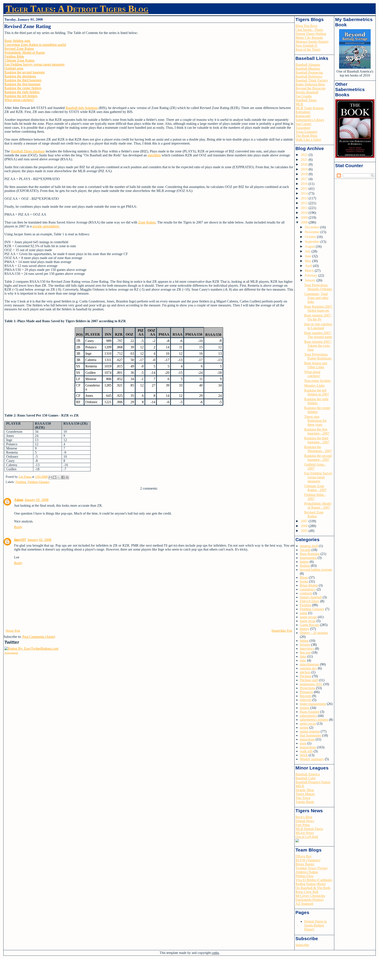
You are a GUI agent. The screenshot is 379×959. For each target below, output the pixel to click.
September (312, 241)
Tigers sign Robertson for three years (315, 420)
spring (304, 727)
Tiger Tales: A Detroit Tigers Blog (77, 9)
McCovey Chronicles (310, 896)
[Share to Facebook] (63, 477)
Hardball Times (306, 100)
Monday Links (314, 385)
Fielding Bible (14, 56)
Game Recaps (309, 625)
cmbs (215, 953)
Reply (18, 527)
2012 (305, 203)
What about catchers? (19, 100)
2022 (305, 155)
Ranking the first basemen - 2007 (316, 431)
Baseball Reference (308, 76)
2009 (305, 217)
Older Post (285, 630)
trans (303, 743)
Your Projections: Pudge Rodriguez (318, 356)
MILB (299, 786)
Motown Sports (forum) (311, 41)
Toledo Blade (304, 802)
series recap (308, 723)
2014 (305, 193)
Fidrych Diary (309, 601)
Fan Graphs (303, 96)
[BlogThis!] (54, 477)
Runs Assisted (309, 712)
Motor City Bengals (309, 37)
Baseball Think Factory (311, 80)
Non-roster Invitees (317, 381)
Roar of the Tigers (307, 49)
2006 (305, 526)
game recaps (308, 617)
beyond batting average (316, 569)
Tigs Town (302, 798)
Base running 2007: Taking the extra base (317, 345)
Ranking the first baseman (22, 84)
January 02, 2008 (36, 500)
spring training (310, 731)
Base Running (310, 554)
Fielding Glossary (39, 482)
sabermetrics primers (314, 719)
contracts (306, 593)
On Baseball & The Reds (312, 888)
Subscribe (302, 945)
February (311, 275)
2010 (305, 213)
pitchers (305, 672)
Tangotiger (302, 128)
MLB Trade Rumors (309, 108)
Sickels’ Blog (304, 790)
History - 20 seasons (314, 633)
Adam (18, 500)
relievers (305, 700)
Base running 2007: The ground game (318, 335)
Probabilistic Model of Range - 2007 (317, 505)
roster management (313, 704)
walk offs (306, 751)
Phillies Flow (304, 876)
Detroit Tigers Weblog (310, 34)
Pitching (305, 676)
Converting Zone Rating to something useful (35, 45)
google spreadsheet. (46, 226)
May (308, 261)
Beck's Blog (303, 817)
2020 (305, 164)
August (310, 246)
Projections (307, 688)
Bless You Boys (306, 26)
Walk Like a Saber (308, 139)
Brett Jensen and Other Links (315, 365)
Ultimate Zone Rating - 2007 (315, 488)
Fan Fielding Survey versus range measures (34, 64)
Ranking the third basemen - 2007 (316, 440)
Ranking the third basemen (22, 80)
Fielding (21, 482)
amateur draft (309, 546)
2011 (305, 208)
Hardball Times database (28, 151)
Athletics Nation (306, 872)
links (303, 656)
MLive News (304, 833)
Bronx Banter (304, 864)
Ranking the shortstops (20, 76)
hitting (304, 640)
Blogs (304, 577)
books (304, 581)
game (303, 613)
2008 (305, 222)
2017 (305, 179)
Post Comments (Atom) (38, 637)
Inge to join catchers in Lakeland (318, 326)
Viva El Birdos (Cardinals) (313, 880)
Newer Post (13, 630)
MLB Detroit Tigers (309, 829)
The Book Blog (306, 136)
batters (304, 562)
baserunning (308, 558)
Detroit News (304, 821)
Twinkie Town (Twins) (311, 868)
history (304, 629)
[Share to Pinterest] (67, 477)
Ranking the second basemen (24, 72)
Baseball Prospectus (309, 72)
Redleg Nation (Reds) (310, 884)
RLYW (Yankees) (307, 860)
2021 (305, 159)
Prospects (306, 692)
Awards (305, 550)
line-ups (305, 652)
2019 (305, 169)
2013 (305, 198)
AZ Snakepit (304, 903)
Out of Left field (306, 837)
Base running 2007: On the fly (317, 317)
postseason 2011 (311, 684)
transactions (308, 747)
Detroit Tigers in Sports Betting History (315, 925)
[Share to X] (59, 477)
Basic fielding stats (17, 41)
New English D (306, 45)
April (309, 266)
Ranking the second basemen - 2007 (318, 458)
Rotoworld (302, 116)
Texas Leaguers (306, 132)
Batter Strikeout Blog (310, 84)
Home (275, 630)
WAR (304, 755)
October (311, 237)
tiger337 (20, 540)
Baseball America (307, 774)
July (308, 251)
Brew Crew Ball (306, 892)
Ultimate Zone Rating (19, 60)
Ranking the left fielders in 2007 (316, 392)
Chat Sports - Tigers (309, 30)
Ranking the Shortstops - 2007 (318, 449)
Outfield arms (13, 68)
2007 (305, 521)
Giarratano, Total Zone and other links (316, 298)
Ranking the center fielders (22, 88)
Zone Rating (147, 222)
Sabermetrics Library (309, 120)
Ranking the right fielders (21, 92)
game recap (308, 621)
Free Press (302, 825)
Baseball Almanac (307, 64)
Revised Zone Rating (19, 48)
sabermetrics (308, 715)
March (310, 270)
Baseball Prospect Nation (312, 782)
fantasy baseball (311, 597)
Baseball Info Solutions (82, 108)
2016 (305, 184)
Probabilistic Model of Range (24, 52)
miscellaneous (309, 664)
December (312, 227)
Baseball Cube (305, 778)
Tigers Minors (305, 794)
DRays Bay (303, 856)
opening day (308, 668)
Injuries (305, 644)
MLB (299, 104)
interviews (307, 648)
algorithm (154, 155)
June (308, 256)
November (312, 232)
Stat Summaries (310, 735)
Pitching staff (309, 680)
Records (305, 696)
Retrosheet (302, 112)
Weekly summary (312, 759)
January (310, 280)
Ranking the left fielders (21, 96)
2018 (305, 174)
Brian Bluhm (309, 585)
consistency (308, 589)
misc (303, 660)
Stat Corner (303, 124)
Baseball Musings (307, 68)
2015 (305, 188)
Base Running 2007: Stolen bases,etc (318, 308)
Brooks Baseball (306, 92)
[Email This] (50, 477)
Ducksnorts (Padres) (309, 900)
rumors (304, 708)
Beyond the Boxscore (310, 88)
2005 (305, 531)
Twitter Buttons (11, 653)
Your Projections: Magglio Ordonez (318, 287)
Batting (305, 565)
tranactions (307, 739)
